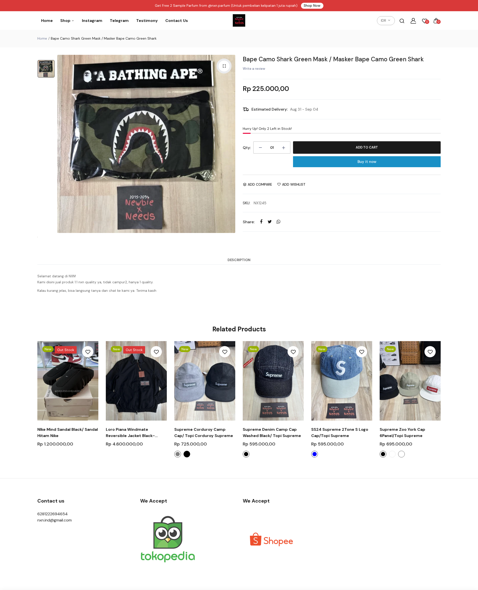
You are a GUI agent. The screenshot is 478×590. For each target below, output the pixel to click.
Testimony (147, 20)
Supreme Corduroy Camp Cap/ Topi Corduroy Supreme (203, 432)
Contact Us (176, 20)
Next (441, 403)
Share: (248, 221)
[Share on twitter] (270, 222)
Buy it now (367, 161)
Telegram (119, 20)
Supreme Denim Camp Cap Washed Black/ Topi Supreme (272, 432)
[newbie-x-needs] (239, 20)
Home (47, 20)
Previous (36, 403)
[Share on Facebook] (261, 222)
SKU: (246, 203)
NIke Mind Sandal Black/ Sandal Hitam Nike (67, 432)
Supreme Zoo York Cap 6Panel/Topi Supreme (402, 432)
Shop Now (312, 5)
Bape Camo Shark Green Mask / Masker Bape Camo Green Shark (333, 59)
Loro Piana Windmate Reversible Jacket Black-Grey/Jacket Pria (130, 433)
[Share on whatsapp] (278, 222)
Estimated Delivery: (269, 109)
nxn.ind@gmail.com (54, 520)
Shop (65, 20)
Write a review (254, 69)
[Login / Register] (413, 20)
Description (239, 260)
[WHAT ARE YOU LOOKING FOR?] (401, 20)
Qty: (247, 147)
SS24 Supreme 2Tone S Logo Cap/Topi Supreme (339, 432)
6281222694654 (52, 513)
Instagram (92, 20)
